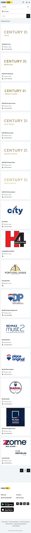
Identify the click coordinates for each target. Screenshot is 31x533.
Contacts (18, 495)
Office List (3, 495)
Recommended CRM (6, 497)
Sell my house (20, 497)
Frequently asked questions (20, 523)
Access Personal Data (24, 521)
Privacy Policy (5, 521)
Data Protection (9, 523)
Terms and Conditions (14, 521)
